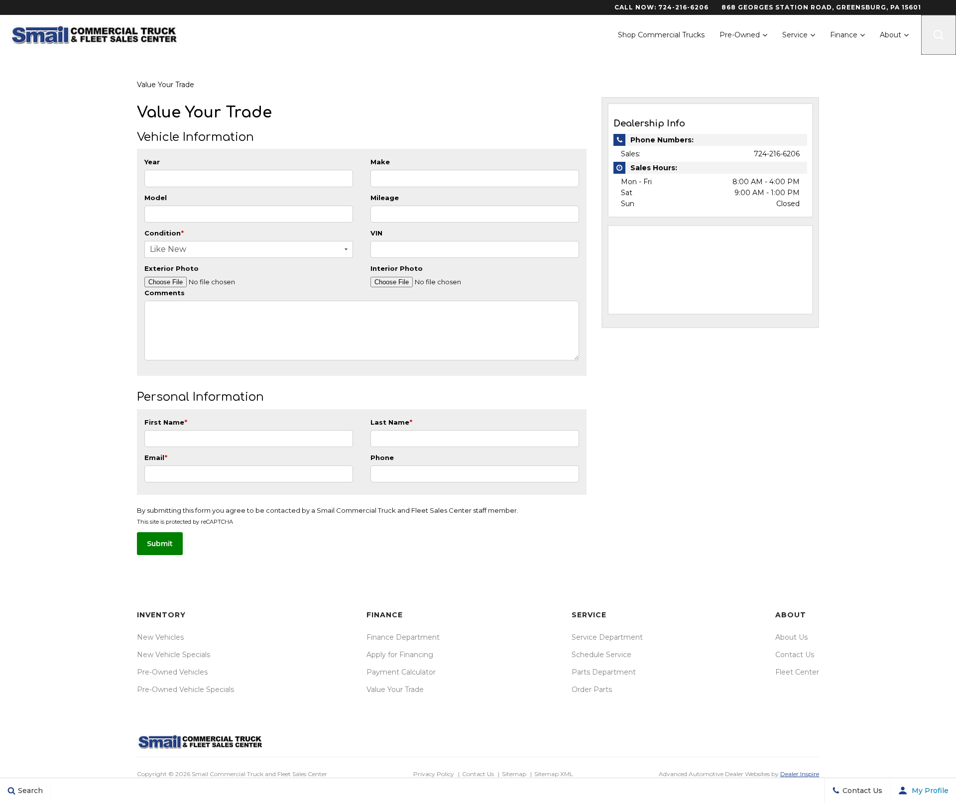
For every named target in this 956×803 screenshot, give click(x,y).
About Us (791, 637)
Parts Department (604, 672)
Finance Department (403, 637)
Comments (164, 293)
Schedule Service (601, 654)
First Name (165, 422)
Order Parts (592, 689)
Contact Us (794, 654)
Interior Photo (396, 268)
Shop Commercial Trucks (661, 34)
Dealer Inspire (799, 774)
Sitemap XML (553, 774)
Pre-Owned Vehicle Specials (185, 689)
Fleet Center (797, 672)
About (890, 34)
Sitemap (514, 774)
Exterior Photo (171, 268)
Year (152, 162)
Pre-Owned (739, 34)
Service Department (607, 637)
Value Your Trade (395, 689)
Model (155, 198)
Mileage (384, 198)
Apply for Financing (399, 654)
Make (380, 162)
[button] (938, 35)
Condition (164, 233)
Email (155, 457)
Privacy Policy (433, 774)
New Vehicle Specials (173, 654)
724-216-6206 (683, 7)
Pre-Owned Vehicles (172, 672)
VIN (376, 233)
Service (795, 34)
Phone (382, 457)
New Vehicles (160, 637)
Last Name (391, 422)
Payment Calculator (401, 672)
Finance (843, 34)
